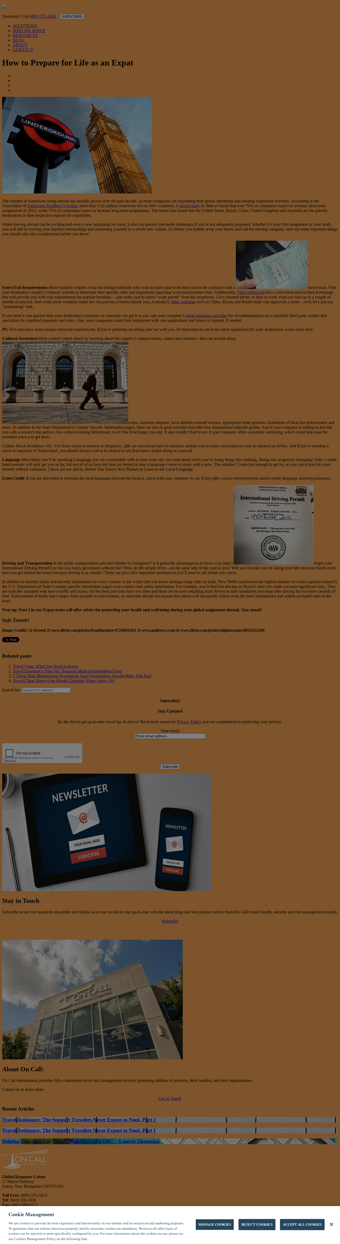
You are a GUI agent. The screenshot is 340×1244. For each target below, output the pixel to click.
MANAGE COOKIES (214, 1224)
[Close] (331, 1224)
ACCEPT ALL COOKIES (302, 1224)
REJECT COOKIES (257, 1224)
